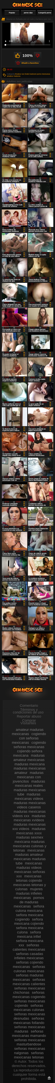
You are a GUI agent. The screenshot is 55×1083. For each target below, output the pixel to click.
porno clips (28, 13)
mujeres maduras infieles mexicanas (28, 893)
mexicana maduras (30, 842)
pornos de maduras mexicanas (29, 902)
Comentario (29, 705)
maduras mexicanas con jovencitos (28, 777)
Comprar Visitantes (28, 721)
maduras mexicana (30, 764)
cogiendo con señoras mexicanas (29, 738)
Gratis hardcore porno (33, 74)
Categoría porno (44, 13)
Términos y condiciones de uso (28, 711)
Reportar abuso (29, 716)
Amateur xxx (19, 74)
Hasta (49, 1077)
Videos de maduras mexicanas (27, 5)
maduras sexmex (29, 837)
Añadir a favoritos (30, 63)
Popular (12, 13)
